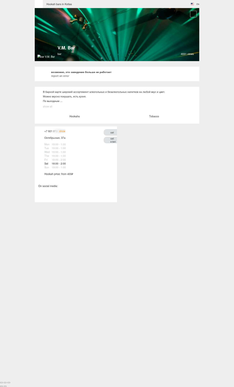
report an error (60, 76)
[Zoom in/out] (8, 382)
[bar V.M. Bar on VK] (40, 195)
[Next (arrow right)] (5, 386)
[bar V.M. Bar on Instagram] (49, 195)
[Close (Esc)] (1, 382)
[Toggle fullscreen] (5, 382)
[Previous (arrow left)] (1, 386)
